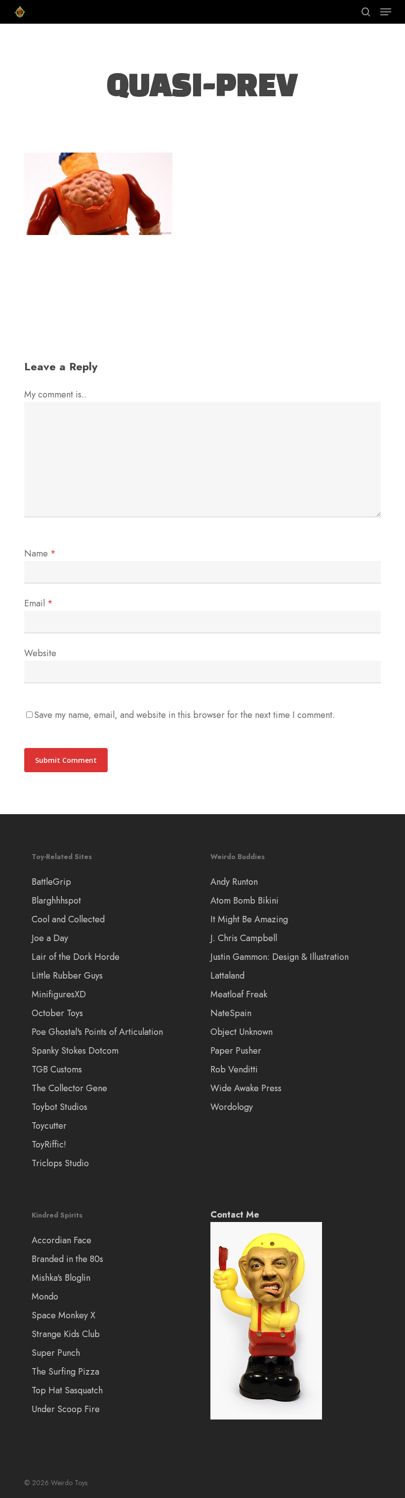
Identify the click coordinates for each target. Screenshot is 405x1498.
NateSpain (230, 1013)
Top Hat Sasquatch (67, 1390)
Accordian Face (61, 1240)
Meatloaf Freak (238, 994)
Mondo (45, 1296)
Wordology (231, 1107)
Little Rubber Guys (67, 975)
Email (38, 603)
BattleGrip (51, 881)
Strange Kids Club (66, 1334)
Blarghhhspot (56, 900)
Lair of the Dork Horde (76, 956)
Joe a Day (50, 938)
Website (40, 653)
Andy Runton (234, 881)
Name (40, 553)
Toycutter (49, 1125)
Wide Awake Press (246, 1088)
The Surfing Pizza (65, 1371)
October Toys (57, 1013)
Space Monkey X (63, 1315)
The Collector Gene (69, 1088)
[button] (385, 12)
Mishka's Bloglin (61, 1277)
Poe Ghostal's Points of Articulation (97, 1031)
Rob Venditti (234, 1069)
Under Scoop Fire (66, 1409)
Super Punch (56, 1352)
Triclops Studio (60, 1163)
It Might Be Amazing (249, 919)
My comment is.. (55, 394)
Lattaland (227, 975)
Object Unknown (241, 1031)
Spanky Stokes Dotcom (75, 1050)
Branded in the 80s (67, 1259)
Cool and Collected (68, 919)
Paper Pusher (235, 1050)
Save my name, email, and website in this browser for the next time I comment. (184, 715)
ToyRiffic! (49, 1144)
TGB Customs (57, 1069)
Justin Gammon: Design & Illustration (279, 956)
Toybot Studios (59, 1107)
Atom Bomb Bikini (244, 900)
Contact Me (234, 1214)
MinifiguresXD (59, 994)
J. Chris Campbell (243, 938)
